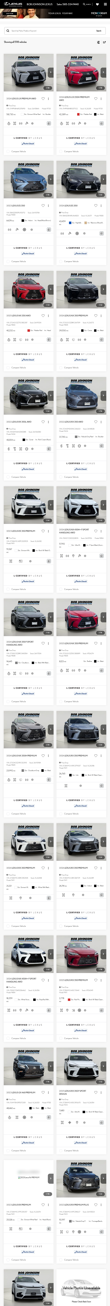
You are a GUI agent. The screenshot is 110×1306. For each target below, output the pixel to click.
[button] (51, 73)
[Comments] (49, 123)
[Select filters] (98, 42)
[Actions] (48, 98)
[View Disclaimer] (32, 123)
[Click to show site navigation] (105, 4)
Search (98, 31)
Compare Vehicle (18, 151)
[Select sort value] (103, 42)
